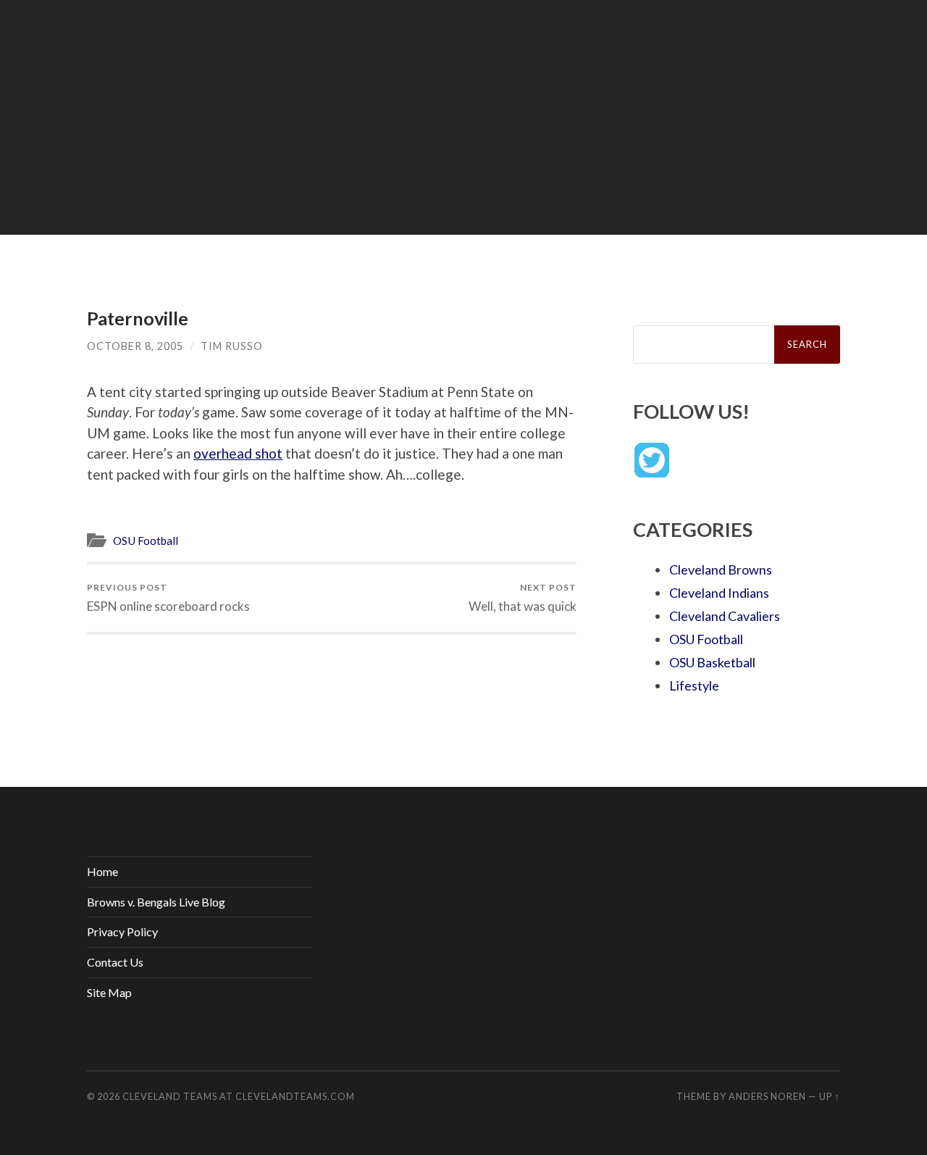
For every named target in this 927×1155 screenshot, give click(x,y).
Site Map (109, 992)
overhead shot (237, 453)
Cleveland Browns (720, 570)
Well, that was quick (522, 597)
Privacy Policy (122, 931)
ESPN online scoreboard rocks (168, 597)
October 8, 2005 (135, 346)
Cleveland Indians (719, 593)
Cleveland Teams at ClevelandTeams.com (238, 1096)
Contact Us (115, 962)
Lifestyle (694, 685)
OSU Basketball (712, 662)
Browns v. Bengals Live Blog (156, 902)
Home (102, 871)
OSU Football (145, 540)
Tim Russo (232, 346)
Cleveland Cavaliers (724, 616)
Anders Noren (767, 1096)
